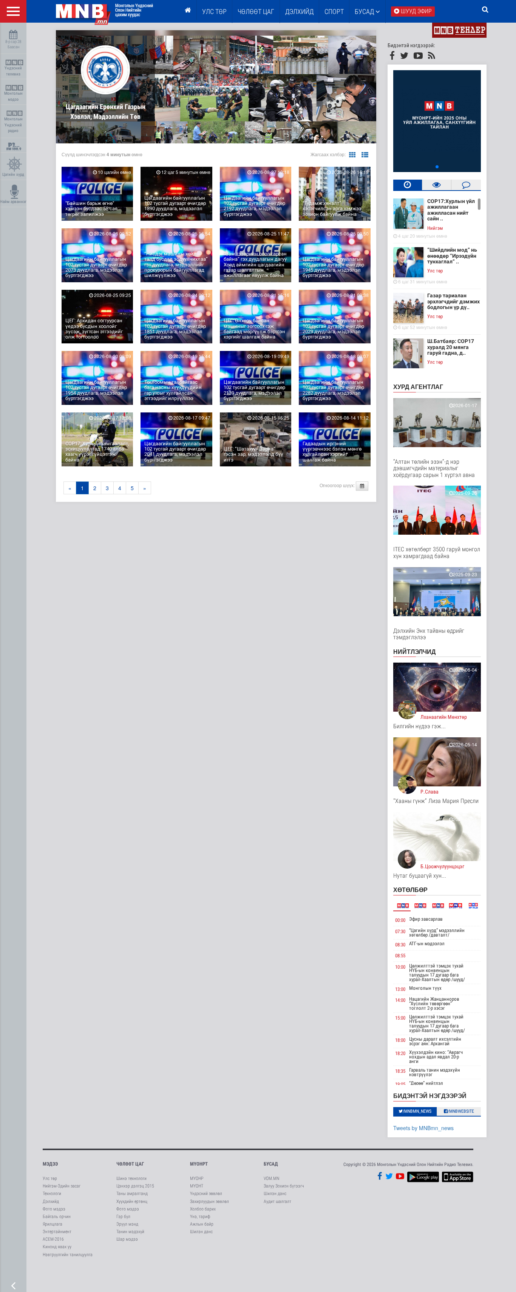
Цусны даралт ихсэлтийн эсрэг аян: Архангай (435, 1041)
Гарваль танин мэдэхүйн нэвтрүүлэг (434, 1072)
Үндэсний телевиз (13, 71)
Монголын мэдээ (13, 96)
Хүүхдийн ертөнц (131, 1201)
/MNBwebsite (461, 1111)
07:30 (400, 931)
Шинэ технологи (131, 1178)
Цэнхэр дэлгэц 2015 (135, 1186)
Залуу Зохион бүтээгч (284, 1186)
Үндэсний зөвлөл (206, 1193)
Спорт (334, 11)
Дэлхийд (299, 11)
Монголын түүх (425, 988)
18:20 (400, 1053)
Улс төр (214, 11)
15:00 (400, 1018)
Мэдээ (50, 1164)
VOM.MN (271, 1178)
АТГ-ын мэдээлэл (427, 943)
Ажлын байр (201, 1224)
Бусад (365, 11)
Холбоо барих (203, 1209)
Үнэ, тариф (200, 1216)
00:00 (400, 920)
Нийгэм (435, 228)
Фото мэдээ (54, 1209)
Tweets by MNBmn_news (423, 1128)
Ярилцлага (52, 1224)
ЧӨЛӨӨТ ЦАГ (256, 11)
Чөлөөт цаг (130, 1164)
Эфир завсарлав (426, 919)
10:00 (400, 967)
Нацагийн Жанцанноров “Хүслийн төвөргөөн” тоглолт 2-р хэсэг (434, 1003)
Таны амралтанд (132, 1193)
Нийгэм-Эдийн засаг (61, 1186)
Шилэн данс (201, 1231)
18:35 (400, 1071)
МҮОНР (196, 1178)
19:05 (400, 1084)
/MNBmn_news (417, 1111)
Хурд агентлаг (418, 386)
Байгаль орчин (57, 1216)
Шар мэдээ (127, 1239)
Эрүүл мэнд (127, 1224)
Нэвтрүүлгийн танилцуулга (68, 1254)
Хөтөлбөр (410, 889)
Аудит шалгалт (277, 1201)
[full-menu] (13, 11)
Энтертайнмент (57, 1231)
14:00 (400, 1000)
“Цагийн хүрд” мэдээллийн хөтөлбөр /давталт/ (437, 932)
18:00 (400, 1040)
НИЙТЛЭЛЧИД (414, 651)
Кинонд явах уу (57, 1246)
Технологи (52, 1193)
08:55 (400, 955)
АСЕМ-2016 (53, 1239)
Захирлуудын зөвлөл (209, 1201)
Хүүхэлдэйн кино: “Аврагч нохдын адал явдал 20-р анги (436, 1056)
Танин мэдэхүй (130, 1231)
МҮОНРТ (199, 1164)
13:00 (400, 989)
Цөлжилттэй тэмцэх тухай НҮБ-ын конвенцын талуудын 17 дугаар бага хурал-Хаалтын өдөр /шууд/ (437, 972)
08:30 (400, 944)
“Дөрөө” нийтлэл (426, 1083)
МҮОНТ (196, 1186)
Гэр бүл (123, 1216)
